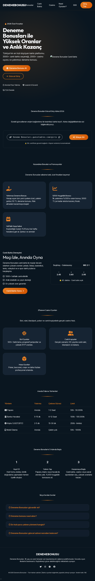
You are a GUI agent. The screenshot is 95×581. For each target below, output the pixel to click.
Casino (52, 5)
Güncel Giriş (14, 76)
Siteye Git (80, 137)
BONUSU (14, 5)
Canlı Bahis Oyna (14, 291)
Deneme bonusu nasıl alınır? (24, 516)
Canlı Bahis (39, 5)
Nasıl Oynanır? (63, 5)
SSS (75, 5)
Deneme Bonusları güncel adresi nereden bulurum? (34, 533)
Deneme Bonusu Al (18, 68)
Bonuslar (29, 5)
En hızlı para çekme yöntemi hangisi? (28, 524)
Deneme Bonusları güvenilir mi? (25, 507)
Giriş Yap (85, 5)
